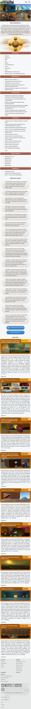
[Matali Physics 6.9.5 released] (15, 496)
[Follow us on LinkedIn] (20, 685)
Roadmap (3, 679)
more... (6, 150)
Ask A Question (4, 681)
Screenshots (4, 663)
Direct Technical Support (6, 676)
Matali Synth (8, 163)
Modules (18, 659)
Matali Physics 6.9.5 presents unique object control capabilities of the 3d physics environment (9, 421)
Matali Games (8, 165)
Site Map (2, 704)
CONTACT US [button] (16, 332)
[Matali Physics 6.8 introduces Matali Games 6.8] (15, 633)
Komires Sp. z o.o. (11, 692)
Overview (22, 582)
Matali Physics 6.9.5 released (7, 490)
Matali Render (8, 158)
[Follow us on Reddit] (16, 685)
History (10, 517)
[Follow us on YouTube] (9, 685)
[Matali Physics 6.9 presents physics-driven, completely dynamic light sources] (15, 531)
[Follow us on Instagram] (13, 685)
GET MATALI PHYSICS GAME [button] (16, 327)
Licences (18, 672)
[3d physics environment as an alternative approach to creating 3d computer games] (15, 348)
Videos (2, 665)
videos (24, 444)
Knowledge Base (5, 677)
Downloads (17, 654)
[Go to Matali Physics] (7, 2)
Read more (3, 376)
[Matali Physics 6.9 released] (15, 595)
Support (3, 674)
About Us (3, 707)
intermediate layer (20, 105)
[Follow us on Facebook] (6, 685)
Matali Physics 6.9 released (7, 588)
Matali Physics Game (25, 482)
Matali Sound (8, 161)
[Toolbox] (26, 2)
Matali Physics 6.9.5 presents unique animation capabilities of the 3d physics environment (10, 455)
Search (2, 702)
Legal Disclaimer (4, 699)
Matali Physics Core (9, 156)
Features (3, 661)
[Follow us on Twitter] (2, 685)
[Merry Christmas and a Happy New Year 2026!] (15, 387)
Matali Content (8, 160)
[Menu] (29, 2)
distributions (11, 64)
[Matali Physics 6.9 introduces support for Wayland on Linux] (15, 565)
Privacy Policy (3, 697)
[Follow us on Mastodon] (2, 689)
